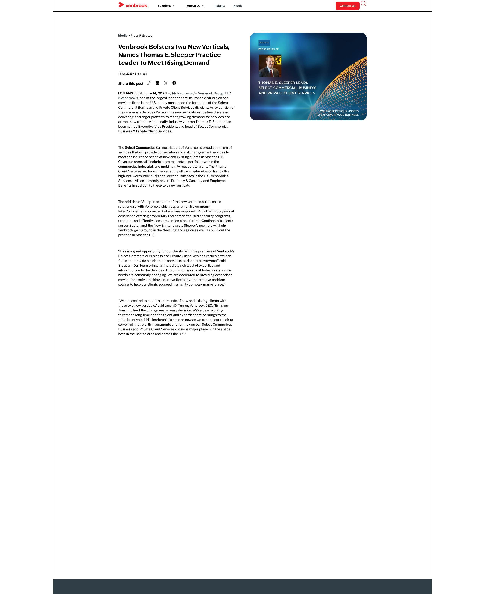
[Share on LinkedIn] (156, 84)
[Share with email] (147, 84)
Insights (219, 6)
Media (238, 6)
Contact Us (347, 6)
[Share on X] (164, 84)
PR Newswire (182, 93)
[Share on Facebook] (173, 84)
